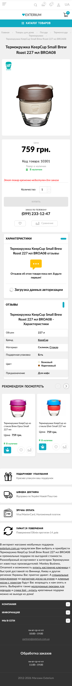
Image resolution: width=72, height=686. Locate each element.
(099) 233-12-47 (36, 214)
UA (67, 4)
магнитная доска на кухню (38, 579)
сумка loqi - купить (25, 590)
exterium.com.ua (10, 548)
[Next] (66, 386)
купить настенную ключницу (50, 567)
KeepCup (43, 340)
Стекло (54, 347)
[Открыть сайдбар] (4, 4)
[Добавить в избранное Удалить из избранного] (20, 223)
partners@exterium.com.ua (36, 639)
